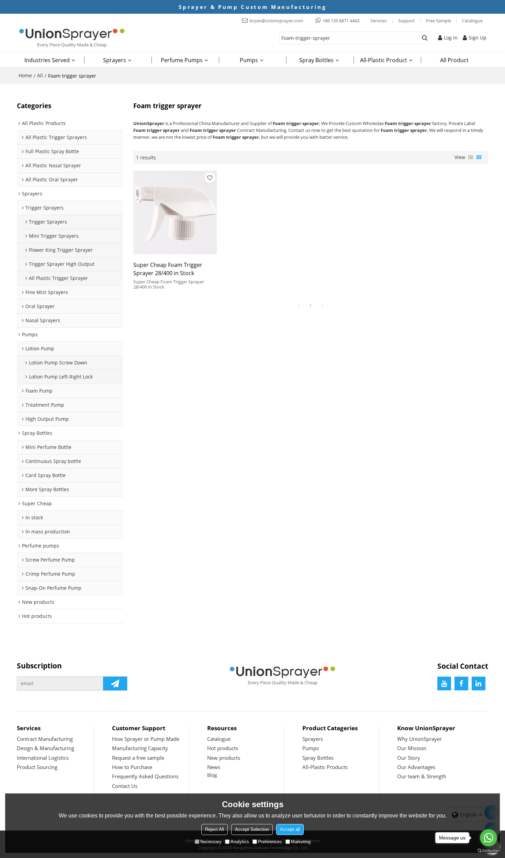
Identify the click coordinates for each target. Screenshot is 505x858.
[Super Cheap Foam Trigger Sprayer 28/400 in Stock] (175, 212)
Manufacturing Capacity (140, 748)
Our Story (408, 757)
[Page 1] (299, 306)
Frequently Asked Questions (145, 776)
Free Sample (438, 21)
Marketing (301, 841)
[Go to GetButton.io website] (489, 851)
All (40, 75)
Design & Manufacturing (45, 748)
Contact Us (124, 785)
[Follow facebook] (461, 683)
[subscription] (115, 683)
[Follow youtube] (444, 683)
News (213, 767)
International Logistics (43, 757)
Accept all (290, 829)
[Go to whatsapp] (488, 837)
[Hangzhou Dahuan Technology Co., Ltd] (72, 34)
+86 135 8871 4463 (341, 21)
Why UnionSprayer (419, 738)
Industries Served (47, 60)
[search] (425, 38)
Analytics (240, 841)
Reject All (214, 829)
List (471, 157)
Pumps (249, 60)
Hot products (222, 748)
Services (378, 21)
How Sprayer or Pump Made (145, 738)
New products (223, 757)
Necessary (211, 841)
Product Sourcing (37, 767)
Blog (212, 775)
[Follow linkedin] (478, 683)
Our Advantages (416, 767)
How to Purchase (132, 767)
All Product (454, 60)
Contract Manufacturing (45, 738)
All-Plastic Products (325, 767)
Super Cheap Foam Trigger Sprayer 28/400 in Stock (167, 269)
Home (25, 75)
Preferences (270, 841)
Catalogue (472, 21)
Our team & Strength (421, 776)
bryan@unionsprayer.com (276, 21)
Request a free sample (138, 757)
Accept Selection (252, 829)
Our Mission (411, 748)
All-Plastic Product (383, 60)
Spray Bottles (316, 60)
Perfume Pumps (182, 60)
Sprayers (114, 60)
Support (406, 21)
